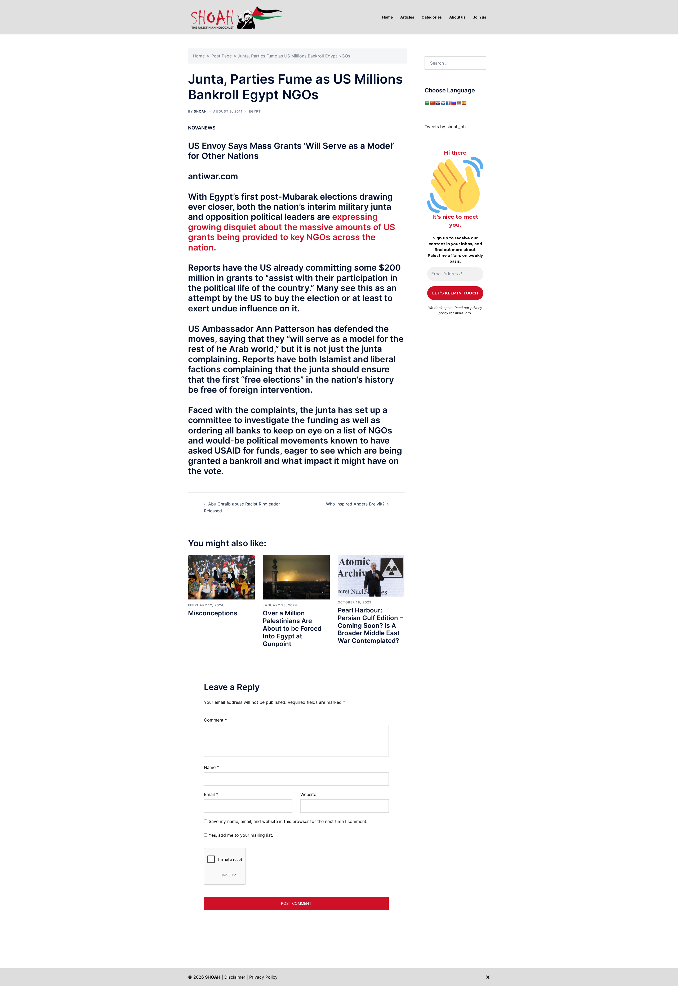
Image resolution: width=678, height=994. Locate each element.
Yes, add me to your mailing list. (240, 835)
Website (308, 794)
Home (199, 56)
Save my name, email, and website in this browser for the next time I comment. (288, 821)
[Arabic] (427, 103)
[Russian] (453, 103)
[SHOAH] (235, 16)
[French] (448, 103)
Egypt (255, 111)
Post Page (221, 56)
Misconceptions (212, 613)
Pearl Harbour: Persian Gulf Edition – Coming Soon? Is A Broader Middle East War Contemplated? (370, 625)
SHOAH (200, 111)
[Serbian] (458, 103)
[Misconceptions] (221, 576)
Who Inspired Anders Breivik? (355, 504)
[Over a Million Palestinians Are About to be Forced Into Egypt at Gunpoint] (296, 576)
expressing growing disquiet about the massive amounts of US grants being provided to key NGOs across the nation (291, 232)
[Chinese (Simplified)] (432, 103)
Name (211, 767)
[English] (442, 103)
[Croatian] (437, 103)
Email (211, 794)
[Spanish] (464, 103)
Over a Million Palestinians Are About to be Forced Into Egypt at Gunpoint (292, 628)
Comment (215, 720)
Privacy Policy (263, 977)
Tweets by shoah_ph (445, 126)
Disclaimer (234, 977)
